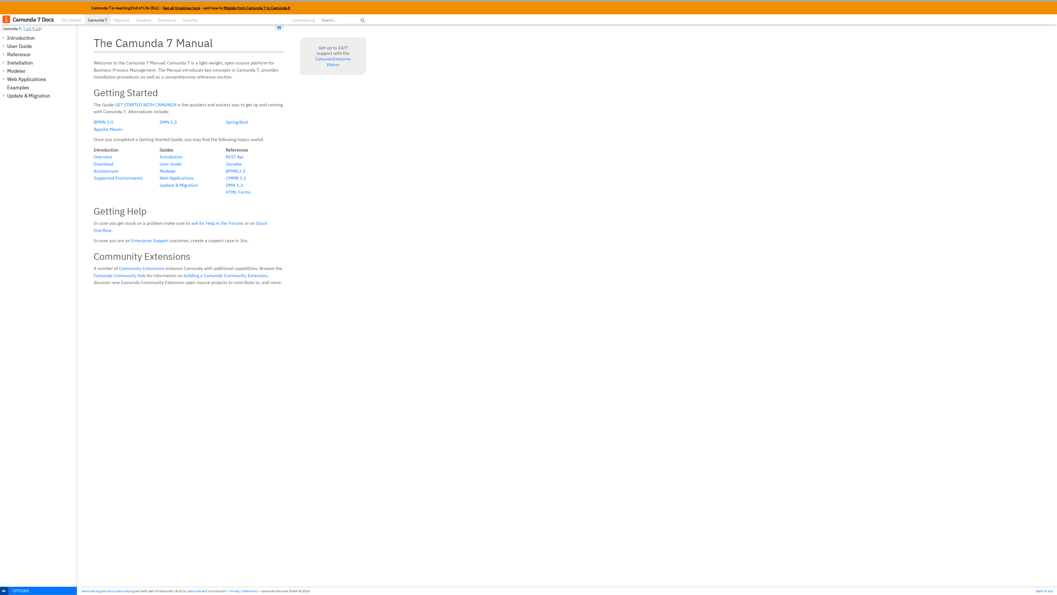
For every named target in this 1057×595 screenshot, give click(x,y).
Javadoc (234, 164)
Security (190, 20)
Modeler (16, 71)
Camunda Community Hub (120, 275)
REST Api (234, 156)
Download (103, 164)
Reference (18, 54)
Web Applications (26, 79)
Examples (18, 87)
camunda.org (90, 591)
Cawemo (143, 20)
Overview (103, 156)
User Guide (19, 46)
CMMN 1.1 (236, 178)
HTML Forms (238, 192)
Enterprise (167, 20)
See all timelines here (181, 8)
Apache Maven (108, 129)
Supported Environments (118, 178)
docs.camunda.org (120, 591)
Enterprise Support (150, 240)
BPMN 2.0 (103, 122)
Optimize (122, 20)
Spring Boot (237, 122)
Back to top (1044, 591)
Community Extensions (142, 268)
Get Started (71, 20)
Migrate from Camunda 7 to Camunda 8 (257, 8)
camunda (194, 591)
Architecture (106, 171)
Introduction (21, 38)
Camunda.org (303, 20)
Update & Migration (28, 96)
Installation (20, 63)
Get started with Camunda (145, 104)
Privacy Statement (243, 591)
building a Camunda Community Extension (225, 275)
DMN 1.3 (168, 122)
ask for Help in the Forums (217, 223)
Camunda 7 (97, 20)
